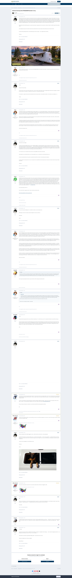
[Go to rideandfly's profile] (15, 273)
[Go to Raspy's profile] (15, 70)
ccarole (16, 12)
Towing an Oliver (22, 13)
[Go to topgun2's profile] (15, 397)
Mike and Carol (15, 415)
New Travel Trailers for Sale (16, 64)
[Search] (60, 4)
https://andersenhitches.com (46, 401)
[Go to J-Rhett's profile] (15, 179)
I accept (59, 576)
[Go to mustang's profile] (15, 520)
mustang (15, 517)
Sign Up (59, 1)
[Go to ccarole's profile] (13, 13)
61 (15, 23)
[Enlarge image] (22, 490)
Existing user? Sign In (53, 1)
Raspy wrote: (22, 294)
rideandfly (15, 270)
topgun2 (15, 394)
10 (15, 524)
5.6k (15, 422)
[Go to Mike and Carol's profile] (15, 418)
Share (53, 13)
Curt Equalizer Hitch (32, 184)
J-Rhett (15, 176)
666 (15, 74)
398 (15, 321)
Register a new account (24, 561)
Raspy (15, 67)
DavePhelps (15, 314)
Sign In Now (47, 561)
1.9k (15, 276)
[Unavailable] (37, 459)
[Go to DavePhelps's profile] (15, 317)
